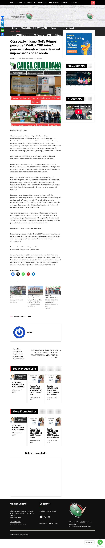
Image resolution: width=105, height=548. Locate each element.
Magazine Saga (24, 534)
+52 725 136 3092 (15, 522)
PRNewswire (54, 3)
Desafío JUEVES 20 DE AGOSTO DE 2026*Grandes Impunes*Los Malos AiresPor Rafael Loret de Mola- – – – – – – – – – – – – (53, 390)
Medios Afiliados (40, 3)
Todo (29, 316)
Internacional (68, 28)
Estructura (28, 3)
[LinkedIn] (2, 26)
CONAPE (14, 58)
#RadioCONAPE (27, 28)
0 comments (38, 58)
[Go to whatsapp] (100, 542)
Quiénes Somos (16, 3)
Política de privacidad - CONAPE (49, 523)
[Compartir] (2, 34)
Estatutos (65, 3)
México (23, 316)
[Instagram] (48, 517)
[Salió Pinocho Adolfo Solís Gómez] (18, 290)
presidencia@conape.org (18, 524)
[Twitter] (2, 22)
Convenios (75, 3)
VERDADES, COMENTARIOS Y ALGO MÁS (18, 385)
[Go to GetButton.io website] (100, 546)
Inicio (14, 28)
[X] (44, 517)
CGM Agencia (86, 526)
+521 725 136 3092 (51, 511)
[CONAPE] (19, 332)
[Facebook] (41, 517)
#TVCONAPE (42, 28)
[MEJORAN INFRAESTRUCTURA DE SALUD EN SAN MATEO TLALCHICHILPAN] (53, 290)
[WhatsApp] (2, 30)
